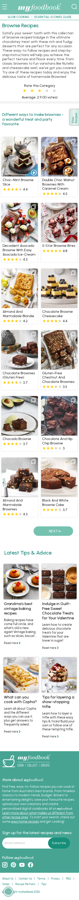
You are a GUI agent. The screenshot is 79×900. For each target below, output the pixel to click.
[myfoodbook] (26, 769)
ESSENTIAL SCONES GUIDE (52, 17)
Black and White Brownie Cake (55, 502)
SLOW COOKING (19, 17)
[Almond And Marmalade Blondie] (19, 306)
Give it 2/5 (32, 91)
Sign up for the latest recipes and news (37, 832)
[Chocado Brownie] (19, 434)
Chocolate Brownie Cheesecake (57, 313)
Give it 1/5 (24, 91)
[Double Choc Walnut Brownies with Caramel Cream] (59, 174)
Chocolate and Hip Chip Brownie (57, 441)
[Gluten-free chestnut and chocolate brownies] (59, 368)
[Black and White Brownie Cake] (59, 495)
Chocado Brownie (17, 439)
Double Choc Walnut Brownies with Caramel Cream (58, 184)
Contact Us (25, 878)
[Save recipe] (33, 141)
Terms (41, 878)
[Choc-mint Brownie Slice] (19, 174)
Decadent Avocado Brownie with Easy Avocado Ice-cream (19, 250)
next (53, 531)
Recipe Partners (25, 884)
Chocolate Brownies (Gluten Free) (19, 375)
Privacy (55, 878)
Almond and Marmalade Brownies (13, 504)
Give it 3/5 (39, 91)
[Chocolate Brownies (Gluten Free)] (19, 368)
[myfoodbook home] (39, 12)
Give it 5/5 (54, 91)
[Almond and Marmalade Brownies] (19, 495)
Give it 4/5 (46, 91)
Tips (43, 884)
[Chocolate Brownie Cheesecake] (59, 306)
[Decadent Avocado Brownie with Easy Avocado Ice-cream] (19, 240)
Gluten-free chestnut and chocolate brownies (58, 377)
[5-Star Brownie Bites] (59, 240)
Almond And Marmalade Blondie (18, 313)
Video (5, 884)
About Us (7, 878)
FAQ (68, 878)
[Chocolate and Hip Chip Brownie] (59, 434)
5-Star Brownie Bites (58, 246)
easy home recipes (25, 822)
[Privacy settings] (8, 892)
